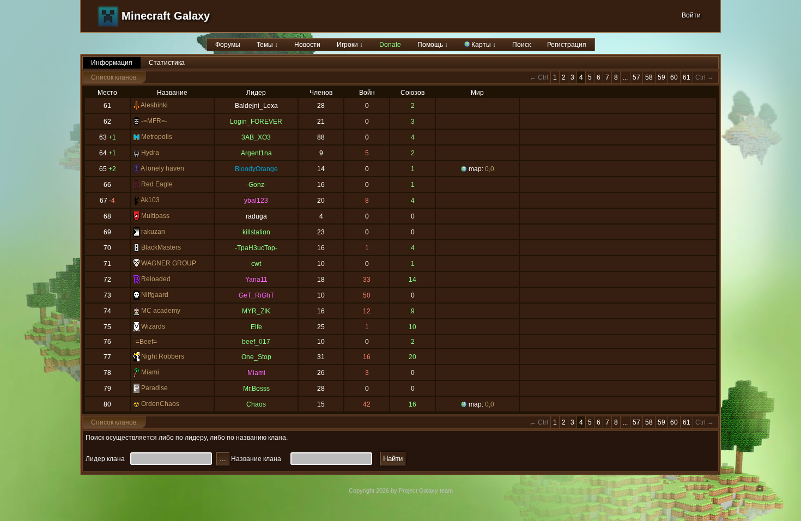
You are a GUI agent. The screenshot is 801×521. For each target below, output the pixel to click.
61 (686, 77)
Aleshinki (154, 105)
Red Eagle (157, 184)
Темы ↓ (267, 45)
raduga (256, 216)
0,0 (489, 169)
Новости (307, 45)
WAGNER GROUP (168, 263)
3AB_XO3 (256, 137)
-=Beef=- (146, 342)
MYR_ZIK (256, 311)
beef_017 (256, 342)
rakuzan (153, 231)
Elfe (256, 327)
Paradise (154, 388)
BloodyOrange (256, 169)
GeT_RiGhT (256, 295)
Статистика (167, 62)
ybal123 (256, 200)
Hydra (150, 152)
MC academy (160, 310)
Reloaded (156, 279)
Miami (150, 372)
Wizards (153, 326)
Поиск (521, 45)
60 (674, 77)
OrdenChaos (160, 404)
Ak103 (150, 200)
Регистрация (566, 45)
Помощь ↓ (432, 45)
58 (649, 77)
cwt (256, 264)
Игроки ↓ (350, 45)
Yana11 (256, 279)
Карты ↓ (483, 45)
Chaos (256, 404)
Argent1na (256, 153)
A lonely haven (162, 168)
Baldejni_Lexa (256, 106)
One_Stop (256, 357)
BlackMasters (161, 247)
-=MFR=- (154, 121)
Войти (691, 15)
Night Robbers (162, 356)
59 (661, 77)
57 (636, 77)
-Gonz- (256, 185)
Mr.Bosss (256, 388)
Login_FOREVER (256, 121)
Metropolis (156, 137)
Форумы (227, 45)
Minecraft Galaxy (166, 16)
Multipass (155, 216)
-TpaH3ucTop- (256, 248)
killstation (256, 232)
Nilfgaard (154, 295)
